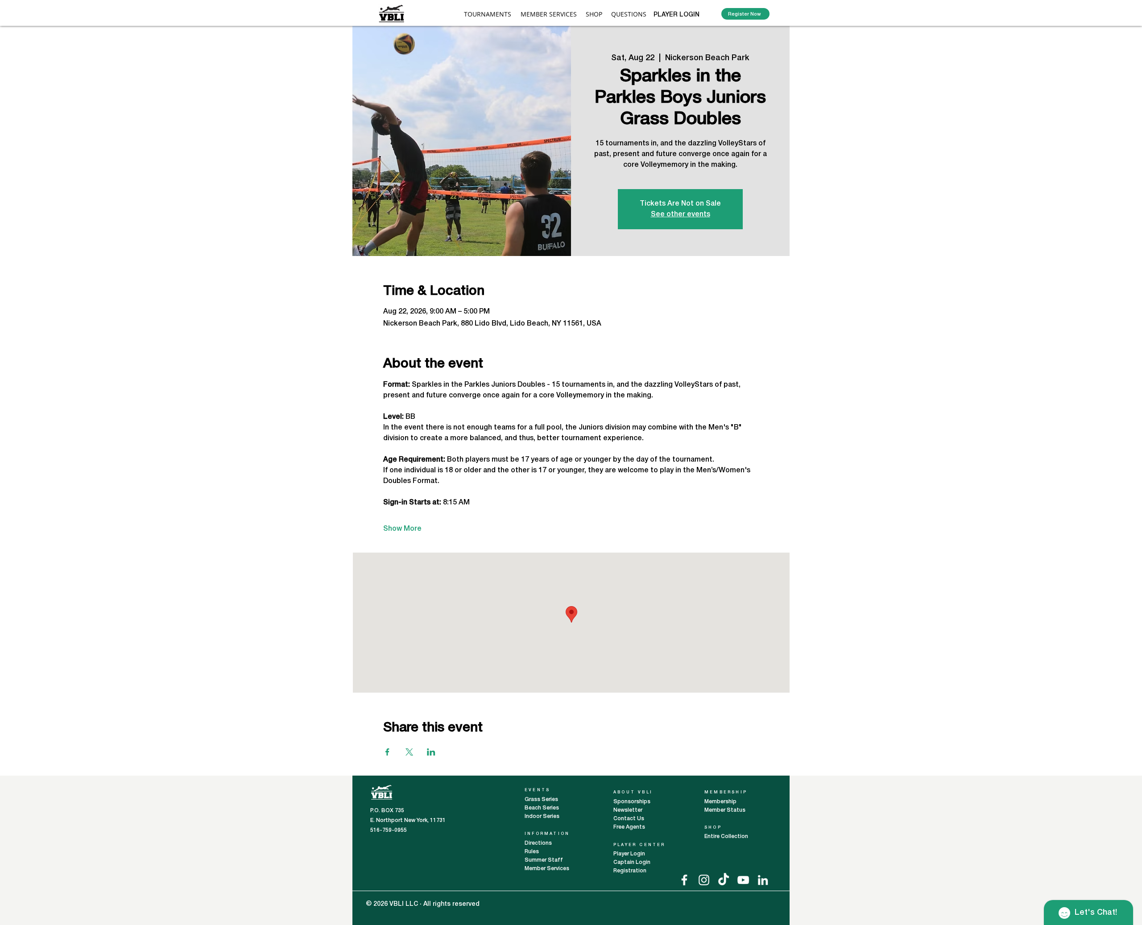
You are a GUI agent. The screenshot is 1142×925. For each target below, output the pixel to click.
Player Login (629, 853)
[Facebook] (684, 880)
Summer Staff (544, 860)
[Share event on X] (409, 752)
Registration (629, 870)
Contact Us (628, 818)
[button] (548, 14)
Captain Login (631, 862)
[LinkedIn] (763, 880)
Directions (539, 843)
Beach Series (542, 807)
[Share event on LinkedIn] (431, 752)
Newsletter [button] (627, 810)
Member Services (547, 868)
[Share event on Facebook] (387, 752)
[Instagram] (704, 880)
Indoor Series (542, 816)
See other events (680, 214)
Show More (402, 529)
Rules (532, 851)
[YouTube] (743, 880)
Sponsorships (631, 801)
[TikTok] (723, 880)
